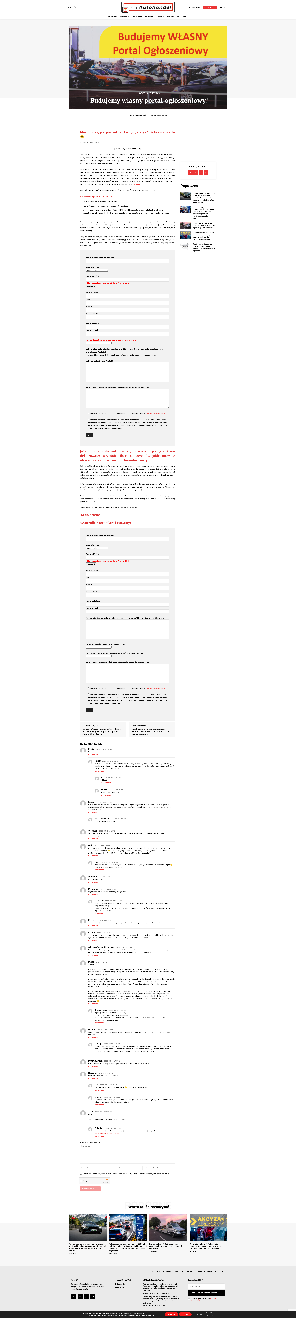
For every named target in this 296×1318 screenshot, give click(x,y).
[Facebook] (190, 172)
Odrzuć (185, 1314)
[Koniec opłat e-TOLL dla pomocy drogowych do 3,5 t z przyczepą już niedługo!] (185, 225)
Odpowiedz (93, 754)
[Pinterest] (201, 172)
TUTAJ (137, 184)
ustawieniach (150, 1315)
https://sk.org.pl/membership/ (108, 1133)
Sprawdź (91, 286)
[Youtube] (92, 1296)
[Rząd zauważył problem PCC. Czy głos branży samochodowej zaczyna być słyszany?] (185, 246)
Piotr (91, 749)
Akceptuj (171, 1314)
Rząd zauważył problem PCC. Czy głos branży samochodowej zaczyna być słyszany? (204, 247)
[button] (72, 7)
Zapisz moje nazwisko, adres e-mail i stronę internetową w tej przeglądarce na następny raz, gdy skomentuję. (126, 1174)
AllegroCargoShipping (101, 947)
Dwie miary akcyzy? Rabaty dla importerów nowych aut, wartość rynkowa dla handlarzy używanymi (204, 235)
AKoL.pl (99, 900)
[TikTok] (80, 1296)
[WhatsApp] (206, 172)
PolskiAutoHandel (138, 115)
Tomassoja (101, 1009)
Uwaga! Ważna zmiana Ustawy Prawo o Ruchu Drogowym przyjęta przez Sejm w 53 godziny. (102, 731)
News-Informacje (149, 93)
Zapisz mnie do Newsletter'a (204, 1293)
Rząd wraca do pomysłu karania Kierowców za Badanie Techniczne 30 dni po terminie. (151, 731)
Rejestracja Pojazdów (152, 1293)
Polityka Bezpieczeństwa (156, 413)
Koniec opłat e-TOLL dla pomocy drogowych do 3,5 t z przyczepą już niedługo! (204, 225)
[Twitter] (195, 172)
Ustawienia (200, 1314)
